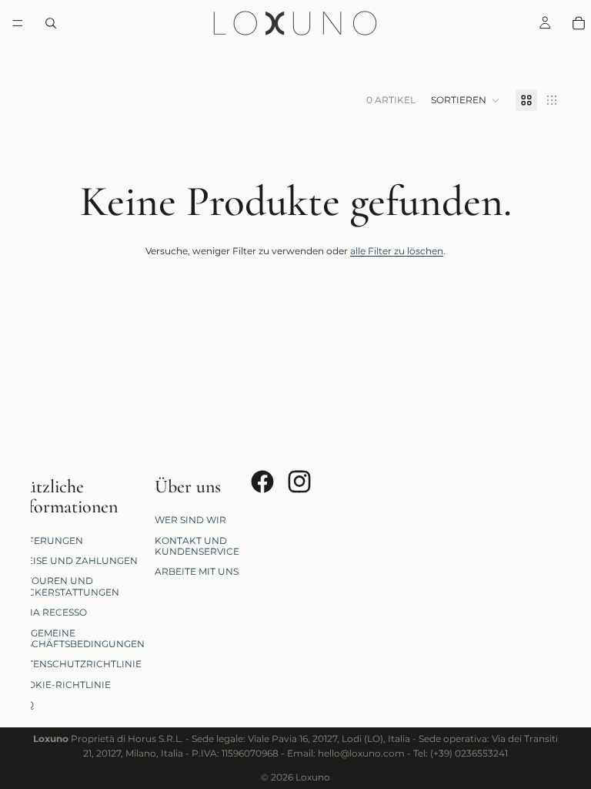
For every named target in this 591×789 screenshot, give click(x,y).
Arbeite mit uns (197, 571)
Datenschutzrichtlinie (77, 664)
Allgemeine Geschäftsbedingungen (79, 637)
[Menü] (17, 23)
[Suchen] (51, 23)
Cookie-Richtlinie (62, 684)
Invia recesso (50, 612)
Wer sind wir (190, 519)
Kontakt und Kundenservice (197, 545)
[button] (465, 100)
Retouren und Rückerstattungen (66, 586)
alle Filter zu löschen (396, 251)
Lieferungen (48, 540)
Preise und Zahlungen (75, 560)
